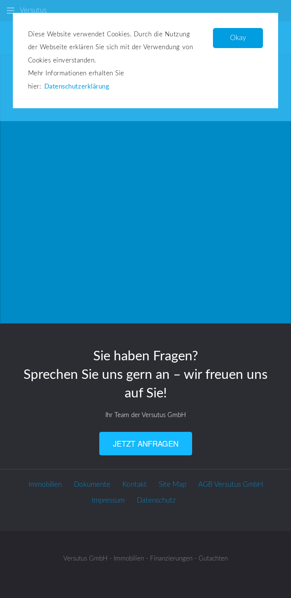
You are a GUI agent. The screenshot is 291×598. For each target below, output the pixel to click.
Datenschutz (156, 500)
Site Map (172, 484)
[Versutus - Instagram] (200, 501)
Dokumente (92, 484)
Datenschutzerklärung (76, 86)
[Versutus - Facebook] (187, 501)
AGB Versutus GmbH (230, 484)
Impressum (108, 500)
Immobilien (45, 484)
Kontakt (134, 484)
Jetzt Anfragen (145, 443)
